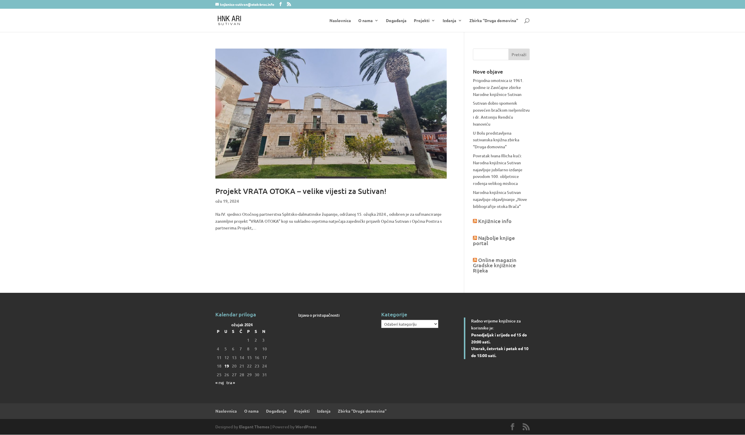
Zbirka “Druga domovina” (493, 20)
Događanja (396, 20)
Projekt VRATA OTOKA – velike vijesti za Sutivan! (300, 191)
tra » (230, 382)
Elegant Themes (254, 426)
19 (226, 365)
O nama (365, 20)
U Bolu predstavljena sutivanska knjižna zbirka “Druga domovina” (496, 140)
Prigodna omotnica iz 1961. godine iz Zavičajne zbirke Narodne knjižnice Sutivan (498, 87)
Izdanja (449, 20)
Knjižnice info (495, 221)
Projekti (422, 20)
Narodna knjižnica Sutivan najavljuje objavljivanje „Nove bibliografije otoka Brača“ (500, 199)
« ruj (219, 382)
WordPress (306, 426)
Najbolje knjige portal (494, 240)
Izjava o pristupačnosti (319, 315)
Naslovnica (340, 20)
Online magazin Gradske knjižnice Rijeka (495, 265)
